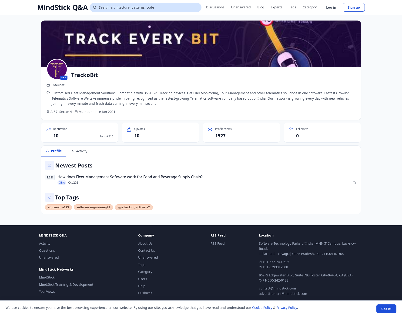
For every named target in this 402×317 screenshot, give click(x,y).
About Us (145, 243)
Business (145, 293)
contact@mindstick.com (277, 288)
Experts (276, 7)
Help (141, 286)
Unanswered (241, 7)
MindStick (46, 277)
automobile (58, 207)
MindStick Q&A (62, 7)
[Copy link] (354, 183)
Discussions (215, 7)
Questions (47, 250)
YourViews (47, 291)
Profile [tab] (56, 151)
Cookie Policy (262, 307)
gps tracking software (134, 207)
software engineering (93, 207)
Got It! (386, 309)
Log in (331, 7)
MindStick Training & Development (66, 284)
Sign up (354, 7)
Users (142, 279)
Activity (44, 243)
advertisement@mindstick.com (283, 293)
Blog (260, 7)
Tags (292, 7)
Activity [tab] (81, 151)
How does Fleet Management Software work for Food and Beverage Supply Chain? (130, 176)
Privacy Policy (286, 307)
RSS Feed (218, 243)
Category (310, 7)
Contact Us (146, 250)
